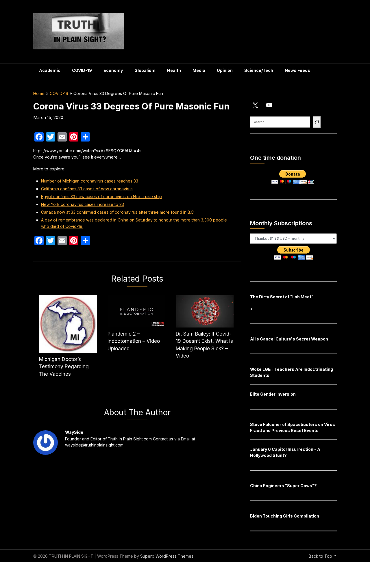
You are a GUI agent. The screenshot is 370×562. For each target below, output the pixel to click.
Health (174, 70)
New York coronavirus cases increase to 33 (82, 204)
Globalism (145, 70)
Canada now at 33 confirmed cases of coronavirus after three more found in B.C (117, 212)
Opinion (225, 70)
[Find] (317, 122)
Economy (113, 70)
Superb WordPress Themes (166, 556)
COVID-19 (82, 70)
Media (199, 70)
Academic (49, 70)
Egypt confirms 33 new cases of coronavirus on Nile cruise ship (101, 196)
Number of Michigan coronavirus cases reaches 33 (89, 180)
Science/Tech (258, 70)
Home (39, 93)
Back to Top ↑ (323, 556)
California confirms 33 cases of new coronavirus (87, 188)
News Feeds (297, 70)
